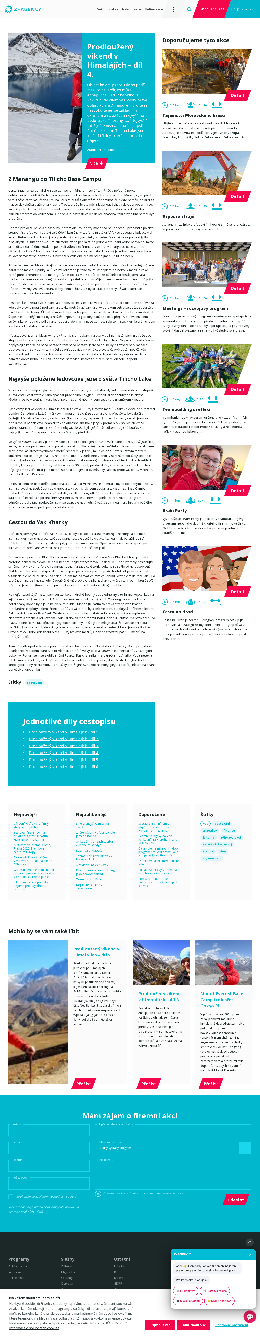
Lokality (119, 1266)
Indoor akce (131, 9)
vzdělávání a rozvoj (217, 844)
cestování (34, 683)
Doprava (67, 1283)
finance (229, 830)
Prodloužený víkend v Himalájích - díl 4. (64, 752)
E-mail (16, 1142)
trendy (208, 851)
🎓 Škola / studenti (188, 1300)
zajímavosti (212, 858)
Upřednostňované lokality (116, 1124)
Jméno (16, 1124)
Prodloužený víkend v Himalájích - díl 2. (64, 738)
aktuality (210, 830)
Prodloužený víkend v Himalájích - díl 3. (64, 745)
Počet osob (20, 1177)
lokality (208, 837)
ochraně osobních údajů (25, 1212)
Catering (67, 1278)
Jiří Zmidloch (106, 150)
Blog (117, 1272)
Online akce (154, 9)
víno (223, 851)
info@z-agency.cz (243, 9)
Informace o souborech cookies (34, 1328)
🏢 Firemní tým (185, 1290)
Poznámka (106, 1159)
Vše (205, 824)
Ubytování (68, 1272)
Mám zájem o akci (111, 1142)
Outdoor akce (107, 9)
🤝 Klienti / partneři (219, 1300)
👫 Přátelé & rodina (215, 1290)
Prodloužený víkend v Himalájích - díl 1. (64, 732)
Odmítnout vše (193, 1325)
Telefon (17, 1159)
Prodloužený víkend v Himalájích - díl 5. (64, 759)
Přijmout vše (160, 1325)
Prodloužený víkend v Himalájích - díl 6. (64, 766)
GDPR (118, 1283)
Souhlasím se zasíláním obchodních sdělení (46, 1197)
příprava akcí (231, 837)
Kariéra (119, 1278)
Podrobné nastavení (231, 1325)
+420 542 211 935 (211, 9)
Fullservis (67, 1266)
